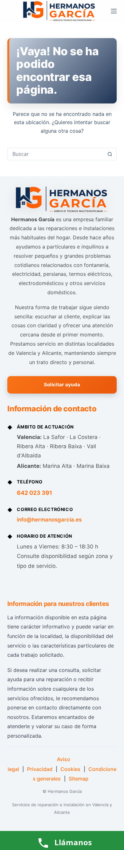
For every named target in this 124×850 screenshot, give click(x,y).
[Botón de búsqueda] (110, 154)
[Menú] (114, 11)
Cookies (70, 769)
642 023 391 (34, 492)
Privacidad (39, 769)
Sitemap (78, 778)
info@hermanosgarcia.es (49, 519)
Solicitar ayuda (62, 385)
